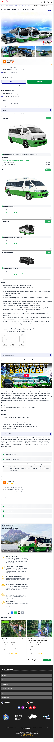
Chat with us (31, 86)
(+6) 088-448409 (27, 734)
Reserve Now (14, 82)
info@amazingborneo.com (28, 735)
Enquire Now (46, 660)
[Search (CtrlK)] (41, 2)
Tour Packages (9, 5)
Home (2, 5)
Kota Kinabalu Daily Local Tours (22, 5)
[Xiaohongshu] (34, 708)
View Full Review (8, 494)
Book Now (39, 82)
